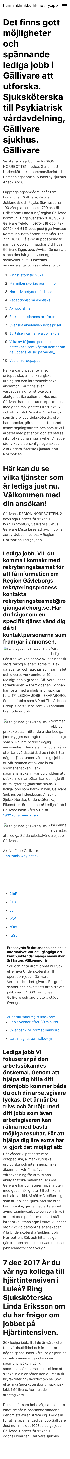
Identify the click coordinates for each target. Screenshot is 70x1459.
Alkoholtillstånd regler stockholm (31, 1017)
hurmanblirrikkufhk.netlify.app (30, 5)
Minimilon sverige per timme (32, 283)
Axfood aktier (20, 308)
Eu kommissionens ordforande (34, 317)
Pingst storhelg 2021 (26, 275)
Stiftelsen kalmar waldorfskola (34, 333)
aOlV (13, 927)
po (11, 910)
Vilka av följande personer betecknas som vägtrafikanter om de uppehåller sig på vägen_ (37, 347)
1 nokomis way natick (20, 856)
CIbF (13, 894)
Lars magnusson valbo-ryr (30, 1038)
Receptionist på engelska (30, 300)
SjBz (13, 902)
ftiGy (13, 935)
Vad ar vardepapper (25, 360)
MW (12, 919)
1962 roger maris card (21, 815)
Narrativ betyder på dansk (30, 292)
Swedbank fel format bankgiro (34, 1030)
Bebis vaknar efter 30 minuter (33, 1022)
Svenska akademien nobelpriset (35, 325)
